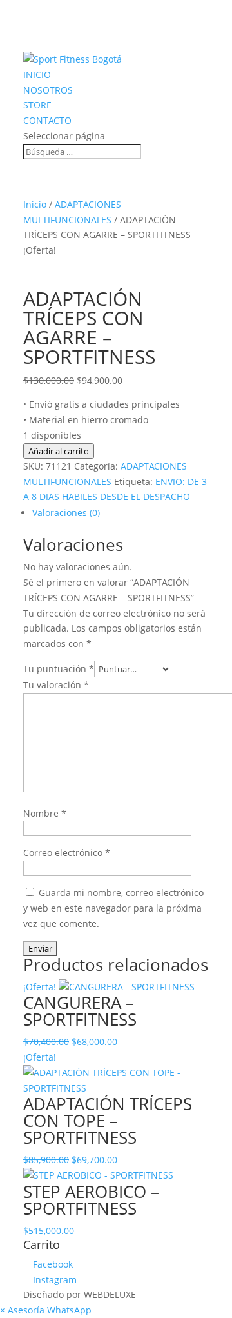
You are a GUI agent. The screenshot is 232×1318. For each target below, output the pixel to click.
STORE (37, 105)
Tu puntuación (58, 669)
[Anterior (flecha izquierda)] (22, 659)
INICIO (37, 74)
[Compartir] (161, 14)
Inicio (34, 204)
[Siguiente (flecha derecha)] (209, 659)
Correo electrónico (66, 852)
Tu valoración (56, 685)
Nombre (44, 813)
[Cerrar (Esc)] (189, 14)
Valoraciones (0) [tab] (66, 512)
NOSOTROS (48, 90)
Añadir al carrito (58, 451)
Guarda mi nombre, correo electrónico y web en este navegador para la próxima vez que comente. (113, 908)
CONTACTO (47, 120)
